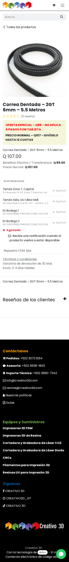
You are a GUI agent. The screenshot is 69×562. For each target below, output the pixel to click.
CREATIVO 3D (14, 491)
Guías (10, 403)
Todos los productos (21, 27)
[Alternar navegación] (62, 5)
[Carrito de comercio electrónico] (53, 5)
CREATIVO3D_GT (18, 498)
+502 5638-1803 (25, 366)
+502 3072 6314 (24, 358)
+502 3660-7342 (31, 373)
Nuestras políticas (19, 395)
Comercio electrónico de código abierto (35, 557)
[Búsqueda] (61, 17)
